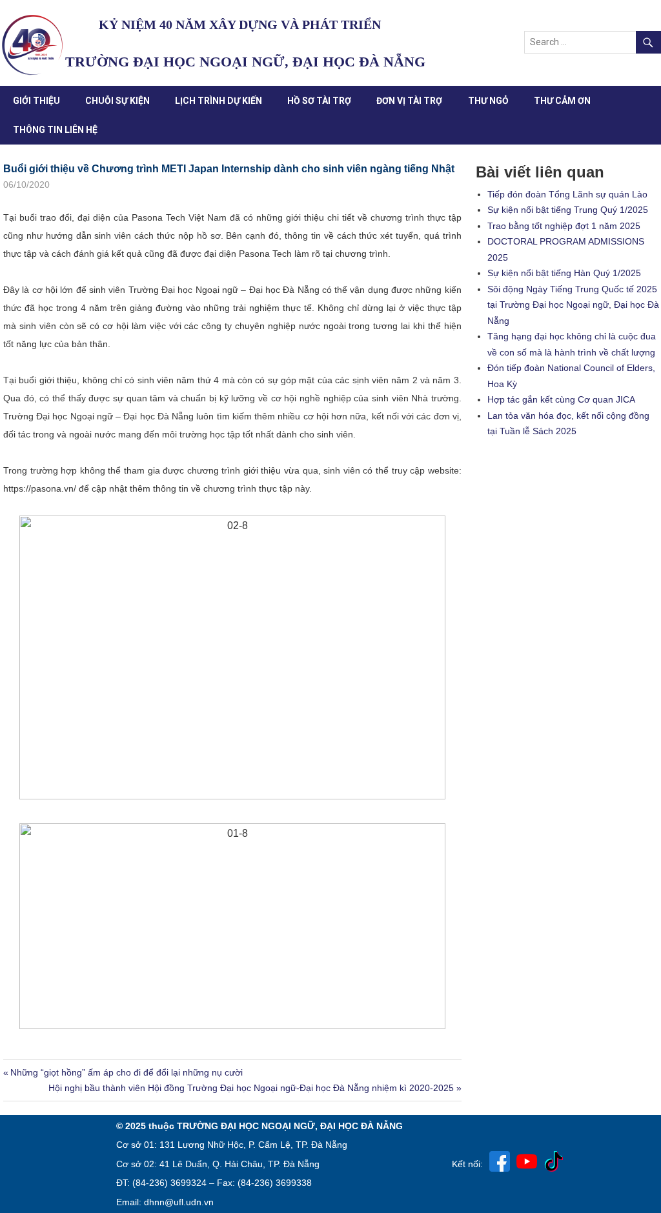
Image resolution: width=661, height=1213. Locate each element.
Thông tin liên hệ (55, 130)
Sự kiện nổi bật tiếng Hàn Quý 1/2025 (564, 273)
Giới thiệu (36, 100)
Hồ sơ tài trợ (319, 100)
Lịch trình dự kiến (218, 100)
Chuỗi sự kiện (117, 100)
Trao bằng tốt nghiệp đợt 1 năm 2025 (563, 226)
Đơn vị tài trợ (409, 100)
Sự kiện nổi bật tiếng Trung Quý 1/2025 (567, 210)
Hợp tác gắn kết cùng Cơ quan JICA (561, 399)
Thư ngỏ (488, 100)
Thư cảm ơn (562, 100)
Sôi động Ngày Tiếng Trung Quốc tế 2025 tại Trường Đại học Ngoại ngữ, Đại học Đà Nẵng (573, 305)
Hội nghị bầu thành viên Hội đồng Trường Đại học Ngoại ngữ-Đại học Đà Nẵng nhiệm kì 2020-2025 (251, 1088)
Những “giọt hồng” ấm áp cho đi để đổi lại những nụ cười (126, 1072)
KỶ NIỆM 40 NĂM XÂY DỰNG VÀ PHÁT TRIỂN (240, 24)
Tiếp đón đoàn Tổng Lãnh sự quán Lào (567, 194)
